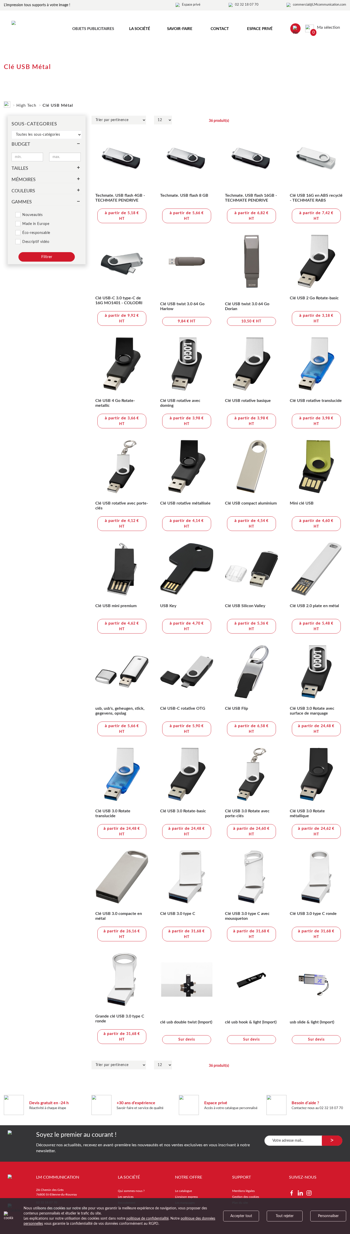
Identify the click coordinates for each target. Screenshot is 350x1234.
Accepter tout (241, 1216)
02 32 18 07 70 (247, 4)
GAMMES (22, 202)
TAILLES (20, 168)
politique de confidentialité (147, 1218)
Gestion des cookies (245, 1196)
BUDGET (21, 144)
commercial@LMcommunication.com (319, 4)
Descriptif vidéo (35, 242)
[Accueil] (7, 103)
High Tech (26, 105)
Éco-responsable (36, 233)
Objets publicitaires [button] (93, 29)
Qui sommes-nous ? (131, 1190)
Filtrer (46, 257)
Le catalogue (183, 1190)
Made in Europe (35, 224)
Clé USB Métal (58, 105)
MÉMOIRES (24, 179)
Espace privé (191, 4)
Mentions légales (243, 1190)
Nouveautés (32, 215)
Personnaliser (328, 1216)
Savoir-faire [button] (179, 29)
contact (220, 29)
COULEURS (23, 191)
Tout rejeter (285, 1216)
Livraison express (186, 1196)
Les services (125, 1196)
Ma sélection (326, 27)
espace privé (260, 29)
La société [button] (139, 29)
